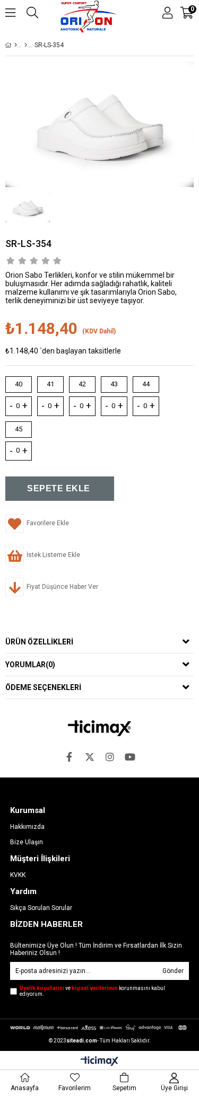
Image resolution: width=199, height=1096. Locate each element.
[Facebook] (69, 757)
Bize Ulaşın (26, 842)
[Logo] (99, 728)
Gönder (173, 971)
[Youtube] (130, 757)
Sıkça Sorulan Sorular (41, 908)
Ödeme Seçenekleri (43, 687)
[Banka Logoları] (99, 1027)
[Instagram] (110, 757)
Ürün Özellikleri (39, 642)
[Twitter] (90, 757)
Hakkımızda (27, 826)
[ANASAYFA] (15, 45)
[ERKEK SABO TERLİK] (25, 45)
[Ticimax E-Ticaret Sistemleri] (99, 1061)
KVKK (17, 875)
